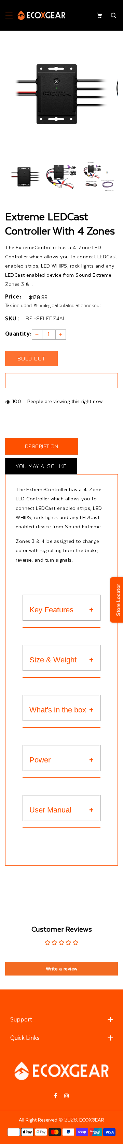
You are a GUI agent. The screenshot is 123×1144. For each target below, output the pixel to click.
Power (40, 760)
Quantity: (18, 335)
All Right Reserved (38, 1120)
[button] (9, 15)
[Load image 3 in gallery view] (99, 177)
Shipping (42, 305)
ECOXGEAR (91, 1120)
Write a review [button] (62, 968)
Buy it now (61, 380)
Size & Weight (53, 660)
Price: (13, 297)
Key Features (51, 610)
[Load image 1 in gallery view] (24, 177)
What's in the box (57, 710)
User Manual (50, 810)
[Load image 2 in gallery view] (61, 177)
